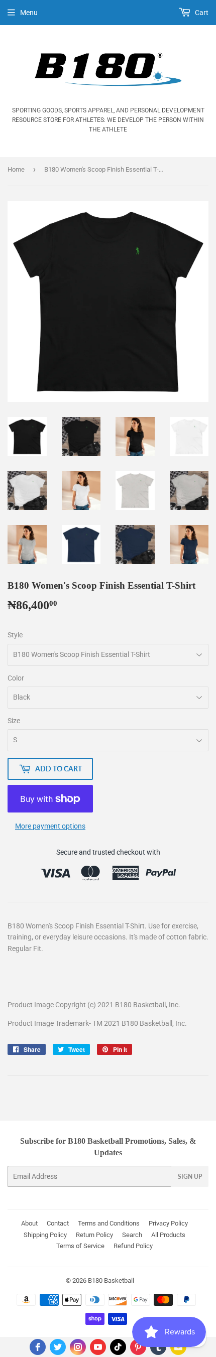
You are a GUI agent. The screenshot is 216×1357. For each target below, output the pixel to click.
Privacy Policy (168, 1223)
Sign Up (190, 1176)
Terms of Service (80, 1246)
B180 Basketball (111, 1280)
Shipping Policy (45, 1235)
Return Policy (94, 1235)
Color (16, 678)
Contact (58, 1223)
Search (132, 1235)
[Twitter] (58, 1347)
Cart (200, 13)
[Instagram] (78, 1347)
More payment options (50, 826)
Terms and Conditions (109, 1223)
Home (16, 169)
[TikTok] (118, 1347)
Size (14, 721)
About (29, 1223)
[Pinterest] (138, 1347)
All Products (168, 1235)
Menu (29, 13)
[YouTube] (98, 1347)
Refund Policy (133, 1246)
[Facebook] (38, 1347)
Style (15, 635)
